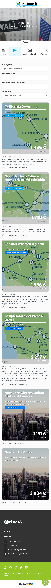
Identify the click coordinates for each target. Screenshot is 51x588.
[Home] (5, 567)
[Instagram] (15, 567)
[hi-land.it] (13, 522)
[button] (25, 95)
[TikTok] (21, 567)
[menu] (48, 4)
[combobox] (25, 86)
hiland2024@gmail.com (17, 550)
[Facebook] (10, 567)
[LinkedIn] (26, 567)
